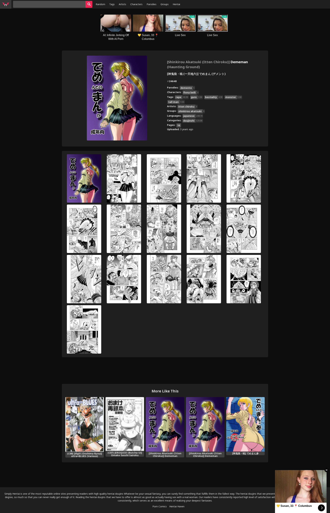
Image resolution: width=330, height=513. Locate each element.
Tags (112, 4)
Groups (165, 4)
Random (100, 4)
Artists (122, 4)
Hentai (176, 4)
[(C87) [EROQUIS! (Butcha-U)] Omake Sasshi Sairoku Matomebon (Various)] (125, 424)
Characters (136, 4)
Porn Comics (159, 506)
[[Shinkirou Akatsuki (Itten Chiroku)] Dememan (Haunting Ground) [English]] (205, 424)
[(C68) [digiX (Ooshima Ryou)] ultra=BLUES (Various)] (84, 424)
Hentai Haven (176, 506)
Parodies (151, 4)
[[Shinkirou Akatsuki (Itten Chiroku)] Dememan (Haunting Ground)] (165, 424)
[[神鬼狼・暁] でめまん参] (245, 424)
